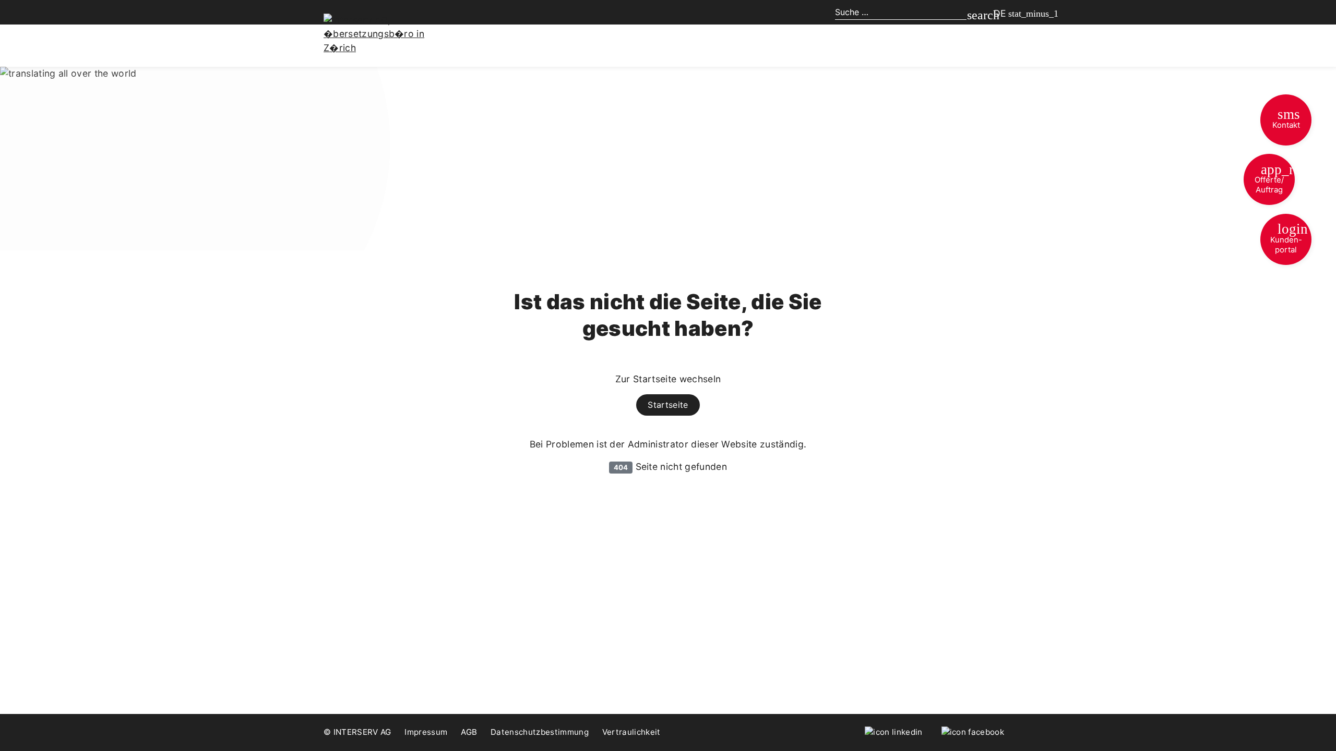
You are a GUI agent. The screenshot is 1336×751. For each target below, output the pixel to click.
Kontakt (1286, 118)
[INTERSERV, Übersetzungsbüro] (381, 33)
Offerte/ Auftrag (1275, 178)
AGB (469, 732)
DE (1000, 13)
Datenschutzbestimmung (540, 732)
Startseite (668, 404)
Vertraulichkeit (631, 732)
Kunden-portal (1289, 238)
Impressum (425, 732)
